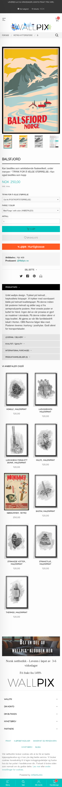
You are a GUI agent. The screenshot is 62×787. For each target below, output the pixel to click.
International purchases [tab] (17, 350)
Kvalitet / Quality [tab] (13, 344)
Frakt (8, 741)
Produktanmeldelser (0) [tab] (16, 357)
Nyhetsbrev (26, 747)
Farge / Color (8, 205)
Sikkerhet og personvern (45, 741)
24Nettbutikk (37, 774)
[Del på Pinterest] (34, 276)
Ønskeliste (32, 238)
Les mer (36, 766)
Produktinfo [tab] (11, 287)
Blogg (38, 747)
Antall (5, 216)
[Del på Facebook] (27, 276)
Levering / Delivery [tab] (14, 337)
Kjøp (32, 229)
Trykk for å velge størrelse (15, 194)
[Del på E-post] (40, 276)
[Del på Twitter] (21, 276)
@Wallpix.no (23, 260)
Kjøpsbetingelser (22, 741)
